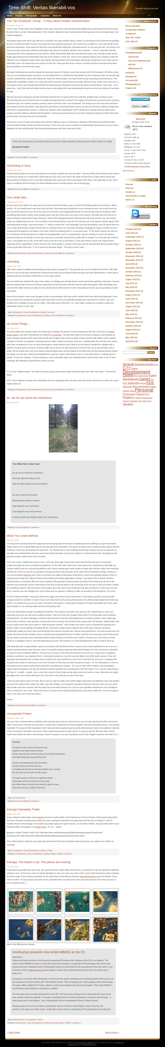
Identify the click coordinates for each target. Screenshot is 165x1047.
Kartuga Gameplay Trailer (23, 809)
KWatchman (134, 68)
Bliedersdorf (140, 119)
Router (138, 398)
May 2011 (130, 314)
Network (126, 391)
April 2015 (130, 264)
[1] (12, 75)
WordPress (119, 1042)
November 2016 (133, 256)
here (88, 183)
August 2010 (131, 330)
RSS (148, 16)
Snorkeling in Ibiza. (19, 165)
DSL (135, 376)
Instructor (134, 383)
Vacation (128, 404)
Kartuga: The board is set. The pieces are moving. (39, 862)
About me (57, 16)
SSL (139, 401)
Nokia (132, 391)
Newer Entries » (112, 1032)
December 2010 (133, 322)
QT (134, 398)
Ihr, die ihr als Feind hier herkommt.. (30, 398)
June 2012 (130, 299)
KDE (130, 65)
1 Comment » (67, 854)
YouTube (11, 844)
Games (43, 312)
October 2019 (132, 245)
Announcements (18, 1020)
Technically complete (135, 30)
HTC (125, 383)
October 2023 (132, 229)
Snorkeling (134, 401)
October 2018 (132, 252)
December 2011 (133, 303)
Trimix (144, 401)
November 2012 (133, 291)
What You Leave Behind (22, 535)
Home (9, 16)
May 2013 (130, 287)
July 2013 (130, 283)
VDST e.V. (130, 200)
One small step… (18, 197)
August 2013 (131, 279)
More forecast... (129, 170)
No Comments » (33, 189)
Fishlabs (89, 228)
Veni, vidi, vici (132, 41)
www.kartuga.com (36, 970)
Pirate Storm (41, 827)
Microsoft (137, 386)
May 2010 (130, 337)
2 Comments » (33, 157)
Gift (152, 379)
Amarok (132, 57)
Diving (128, 73)
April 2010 (130, 341)
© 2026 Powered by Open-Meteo (137, 166)
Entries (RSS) (73, 1044)
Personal (18, 157)
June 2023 (130, 233)
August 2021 (131, 241)
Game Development (34, 253)
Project (50, 850)
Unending (13, 261)
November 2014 (133, 268)
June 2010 (130, 334)
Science (126, 401)
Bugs (156, 365)
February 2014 (132, 275)
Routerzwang (147, 398)
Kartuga (27, 575)
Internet (143, 383)
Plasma (140, 394)
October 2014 (132, 272)
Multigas (153, 387)
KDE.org (129, 188)
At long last (131, 34)
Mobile (146, 386)
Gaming (46, 253)
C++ (127, 367)
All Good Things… (18, 323)
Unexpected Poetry (19, 713)
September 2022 (133, 237)
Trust (149, 401)
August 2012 (131, 295)
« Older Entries (13, 1032)
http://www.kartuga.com (90, 876)
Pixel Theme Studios (85, 1042)
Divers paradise (133, 26)
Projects (18, 16)
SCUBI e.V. (130, 192)
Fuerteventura (143, 376)
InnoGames (57, 335)
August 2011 (131, 306)
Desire (134, 368)
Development (20, 253)
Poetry (22, 798)
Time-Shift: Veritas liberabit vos (41, 7)
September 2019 (133, 248)
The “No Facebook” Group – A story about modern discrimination (48, 21)
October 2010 (132, 326)
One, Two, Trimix (133, 37)
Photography (31, 16)
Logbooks (45, 16)
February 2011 (132, 318)
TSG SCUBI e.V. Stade (136, 196)
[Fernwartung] (140, 218)
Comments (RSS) (90, 1044)
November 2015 (133, 260)
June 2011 (130, 310)
